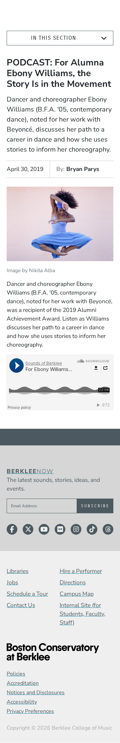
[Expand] (103, 38)
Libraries (17, 571)
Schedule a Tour (27, 594)
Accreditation (23, 683)
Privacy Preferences (30, 711)
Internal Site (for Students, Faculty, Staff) (82, 613)
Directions (73, 582)
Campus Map (77, 594)
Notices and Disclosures (36, 692)
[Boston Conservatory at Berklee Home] (60, 652)
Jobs (12, 582)
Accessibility (22, 702)
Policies (16, 674)
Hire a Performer (81, 571)
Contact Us (21, 605)
